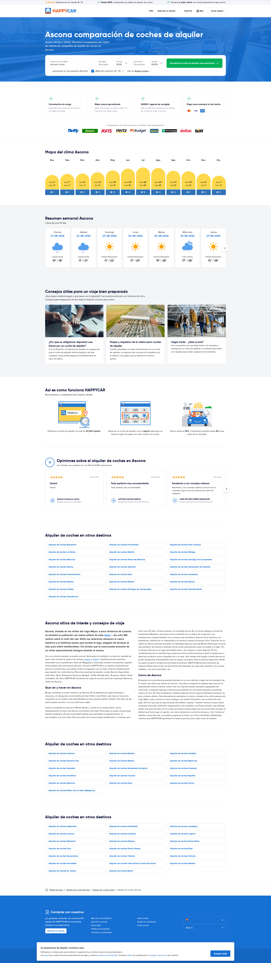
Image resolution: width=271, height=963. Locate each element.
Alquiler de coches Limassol (122, 833)
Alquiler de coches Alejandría (63, 826)
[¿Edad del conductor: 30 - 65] (92, 71)
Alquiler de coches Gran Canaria (185, 544)
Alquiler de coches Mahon (182, 581)
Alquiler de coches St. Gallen (62, 870)
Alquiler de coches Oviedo (61, 589)
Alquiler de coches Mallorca (62, 783)
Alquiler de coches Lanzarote (184, 574)
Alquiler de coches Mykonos (183, 760)
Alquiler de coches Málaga (182, 552)
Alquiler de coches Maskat (182, 863)
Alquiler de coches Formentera (124, 544)
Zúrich (96, 659)
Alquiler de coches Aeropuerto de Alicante (190, 566)
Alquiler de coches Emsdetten (123, 826)
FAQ (151, 10)
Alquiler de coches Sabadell (62, 768)
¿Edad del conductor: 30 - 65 (108, 71)
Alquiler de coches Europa (77, 890)
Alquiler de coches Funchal (122, 775)
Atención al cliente (166, 10)
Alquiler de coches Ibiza (120, 574)
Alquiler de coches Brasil (121, 870)
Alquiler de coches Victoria (182, 856)
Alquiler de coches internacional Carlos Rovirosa (132, 863)
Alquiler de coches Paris (120, 783)
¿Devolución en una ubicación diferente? (70, 71)
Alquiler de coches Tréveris (122, 856)
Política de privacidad (100, 929)
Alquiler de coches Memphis (62, 841)
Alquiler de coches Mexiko (61, 581)
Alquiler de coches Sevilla (61, 566)
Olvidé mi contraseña (146, 922)
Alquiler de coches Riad (181, 848)
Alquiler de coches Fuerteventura (64, 574)
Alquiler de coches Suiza (103, 890)
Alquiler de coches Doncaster (63, 863)
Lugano (87, 659)
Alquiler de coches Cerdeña (183, 753)
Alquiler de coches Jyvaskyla (183, 826)
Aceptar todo (220, 953)
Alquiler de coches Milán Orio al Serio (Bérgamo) (72, 790)
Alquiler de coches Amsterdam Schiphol (128, 768)
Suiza (107, 635)
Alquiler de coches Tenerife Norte (186, 589)
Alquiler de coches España (182, 775)
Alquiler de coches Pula (60, 848)
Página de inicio (56, 890)
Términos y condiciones (101, 932)
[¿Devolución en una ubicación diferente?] (50, 71)
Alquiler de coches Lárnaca (61, 833)
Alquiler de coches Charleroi (183, 768)
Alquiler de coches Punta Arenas (124, 848)
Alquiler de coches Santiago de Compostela (191, 559)
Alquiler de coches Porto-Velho (184, 841)
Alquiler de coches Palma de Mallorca (127, 559)
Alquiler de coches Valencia (122, 566)
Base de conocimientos (101, 918)
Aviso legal (96, 925)
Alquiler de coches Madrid (121, 552)
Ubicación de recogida (59, 61)
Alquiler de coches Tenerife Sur (63, 596)
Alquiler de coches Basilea (121, 753)
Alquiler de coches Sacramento (63, 856)
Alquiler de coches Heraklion (62, 775)
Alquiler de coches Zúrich (182, 783)
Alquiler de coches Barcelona (62, 544)
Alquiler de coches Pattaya (122, 841)
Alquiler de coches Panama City (64, 760)
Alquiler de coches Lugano (182, 833)
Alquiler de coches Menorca (62, 559)
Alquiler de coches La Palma (62, 552)
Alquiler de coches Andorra (62, 753)
